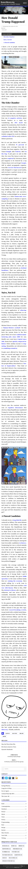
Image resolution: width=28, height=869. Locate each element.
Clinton (7, 733)
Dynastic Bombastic (7, 749)
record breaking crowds (17, 610)
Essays (3, 811)
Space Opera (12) (13, 857)
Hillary (21, 733)
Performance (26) (17, 848)
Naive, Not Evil (7, 39)
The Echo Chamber (9, 37)
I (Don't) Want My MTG (7, 793)
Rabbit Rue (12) (18, 854)
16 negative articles (15, 118)
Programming (5, 822)
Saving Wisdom (5, 786)
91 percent (20, 145)
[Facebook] (3, 779)
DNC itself (19, 123)
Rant (4, 28)
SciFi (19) (4, 857)
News (3, 817)
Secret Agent (5, 791)
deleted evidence (10, 590)
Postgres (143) (15, 851)
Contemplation (5, 806)
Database (4, 809)
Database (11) (5, 845)
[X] (6, 779)
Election (14, 733)
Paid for (18, 151)
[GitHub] (13, 779)
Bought (8, 151)
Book (2, 803)
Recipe (3, 827)
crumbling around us (10, 348)
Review (3, 830)
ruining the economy (15, 581)
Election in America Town (8, 747)
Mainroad (16, 867)
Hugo (22, 866)
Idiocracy (4, 729)
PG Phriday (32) (6, 851)
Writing (3, 838)
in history (22, 543)
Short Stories (5, 833)
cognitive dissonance (15, 408)
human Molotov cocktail (11, 328)
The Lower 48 (5, 796)
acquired (10, 158)
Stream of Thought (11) (8, 861)
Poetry (3, 819)
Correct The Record (15, 167)
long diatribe (17, 520)
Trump (4, 736)
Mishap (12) (21, 845)
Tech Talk (4, 835)
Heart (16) (14, 845)
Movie (3, 814)
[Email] (16, 779)
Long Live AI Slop (6, 788)
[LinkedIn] (10, 779)
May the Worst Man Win (8, 744)
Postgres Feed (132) (7, 854)
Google (23, 163)
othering (23, 310)
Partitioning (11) (6, 848)
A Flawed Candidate (9, 42)
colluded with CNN (7, 136)
